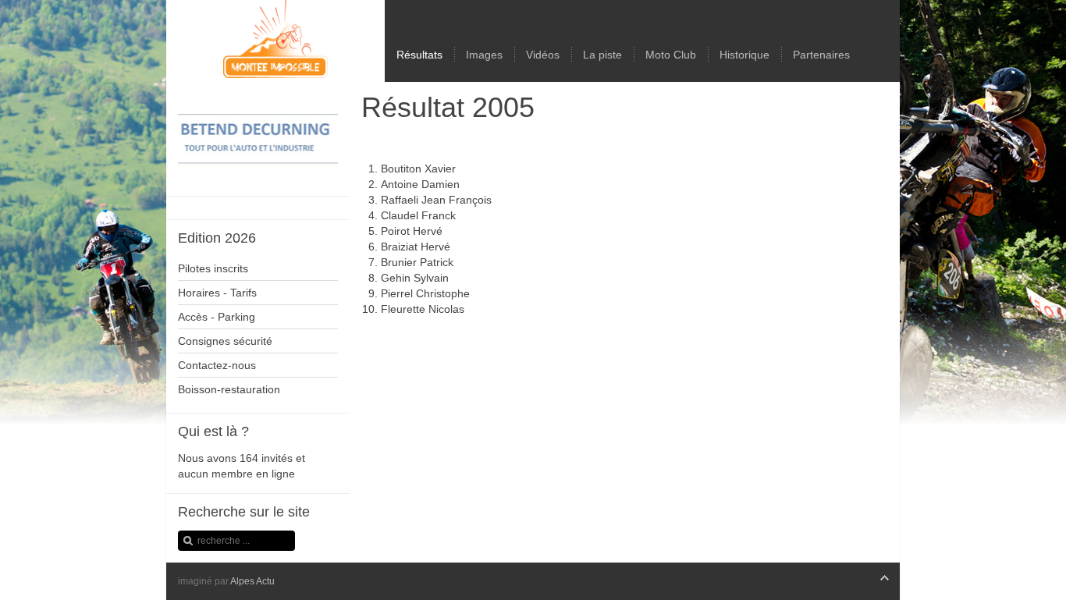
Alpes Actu (252, 581)
